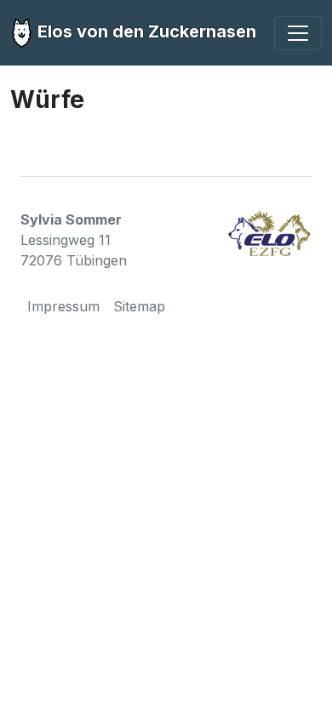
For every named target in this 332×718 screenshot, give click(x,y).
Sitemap (139, 306)
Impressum (63, 306)
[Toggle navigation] (298, 33)
